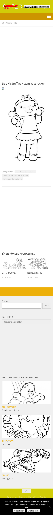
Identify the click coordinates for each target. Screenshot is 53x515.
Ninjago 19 (7, 478)
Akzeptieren (19, 511)
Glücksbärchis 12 (10, 410)
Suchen (5, 301)
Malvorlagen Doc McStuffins (12, 179)
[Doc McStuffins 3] (14, 263)
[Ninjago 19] (26, 461)
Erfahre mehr (33, 511)
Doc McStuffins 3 (9, 273)
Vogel (11, 441)
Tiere (4, 441)
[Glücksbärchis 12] (26, 392)
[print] (3, 89)
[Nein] (49, 506)
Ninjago (5, 475)
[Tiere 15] (26, 426)
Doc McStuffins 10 (34, 273)
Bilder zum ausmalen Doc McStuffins (15, 175)
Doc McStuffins (9, 23)
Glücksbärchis (9, 407)
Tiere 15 (6, 444)
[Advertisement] (26, 52)
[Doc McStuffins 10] (38, 263)
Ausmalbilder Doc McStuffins (25, 172)
